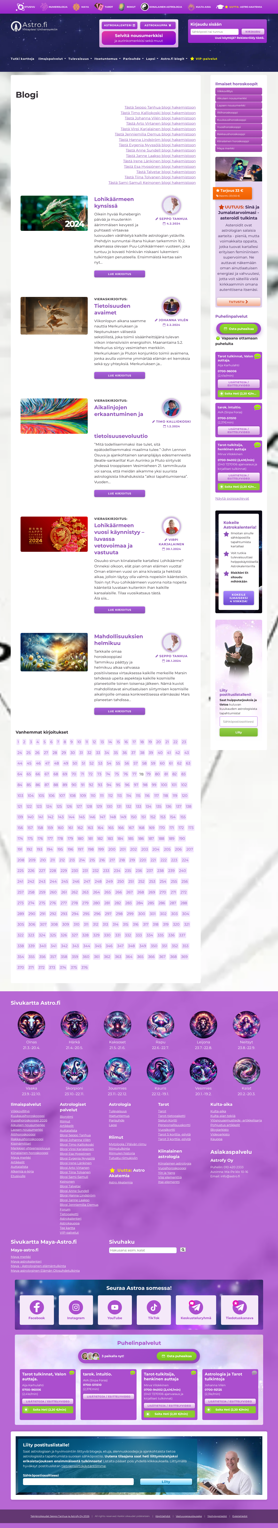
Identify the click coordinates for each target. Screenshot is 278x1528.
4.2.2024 (173, 223)
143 (61, 817)
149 (123, 817)
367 (162, 956)
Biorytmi (66, 1117)
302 (163, 914)
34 (107, 752)
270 (163, 892)
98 (145, 785)
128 (89, 806)
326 (64, 935)
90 (74, 785)
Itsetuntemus (106, 59)
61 (171, 763)
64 (20, 774)
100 (164, 785)
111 (102, 795)
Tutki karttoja (22, 59)
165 (111, 828)
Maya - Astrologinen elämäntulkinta (38, 1266)
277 (64, 903)
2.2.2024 (173, 324)
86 (38, 785)
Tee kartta (67, 1228)
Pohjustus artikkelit (225, 1125)
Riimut (131, 6)
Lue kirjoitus (119, 274)
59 (153, 763)
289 (21, 914)
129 (99, 806)
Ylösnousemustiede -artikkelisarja (236, 1120)
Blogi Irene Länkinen (76, 1163)
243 (42, 881)
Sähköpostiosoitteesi (41, 1475)
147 (102, 817)
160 (60, 828)
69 (65, 774)
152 (152, 817)
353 (185, 946)
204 (155, 849)
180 (80, 838)
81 (166, 774)
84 (20, 785)
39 (151, 752)
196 (70, 849)
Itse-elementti (169, 1182)
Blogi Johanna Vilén (75, 1140)
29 (64, 752)
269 (152, 892)
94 (109, 785)
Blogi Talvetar (70, 1186)
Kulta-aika (203, 6)
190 (182, 838)
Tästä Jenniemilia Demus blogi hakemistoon (155, 134)
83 (183, 774)
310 (76, 924)
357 (53, 956)
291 (42, 914)
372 (41, 967)
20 (158, 742)
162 (80, 828)
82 (174, 774)
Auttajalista (19, 1167)
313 (105, 924)
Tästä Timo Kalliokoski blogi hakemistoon (158, 113)
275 (42, 903)
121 (20, 806)
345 (98, 946)
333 (139, 935)
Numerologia (58, 6)
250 (120, 881)
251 (131, 881)
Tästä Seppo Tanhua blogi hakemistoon (160, 107)
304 (185, 914)
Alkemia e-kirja (22, 1171)
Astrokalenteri (118, 25)
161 (70, 828)
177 (50, 838)
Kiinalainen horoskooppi (233, 141)
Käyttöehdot (162, 1516)
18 (142, 742)
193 (39, 849)
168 (141, 828)
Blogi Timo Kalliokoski (77, 1144)
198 (91, 849)
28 (55, 752)
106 (52, 795)
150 (134, 817)
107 (62, 795)
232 (96, 871)
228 (53, 871)
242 (31, 881)
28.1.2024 (173, 660)
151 (143, 817)
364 (129, 956)
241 (20, 881)
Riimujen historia (122, 1153)
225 (21, 871)
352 (175, 946)
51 (83, 763)
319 (166, 924)
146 (92, 817)
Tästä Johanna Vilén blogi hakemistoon (160, 118)
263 (85, 892)
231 (85, 871)
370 (21, 967)
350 (154, 946)
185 (131, 838)
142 (50, 817)
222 (164, 860)
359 (75, 956)
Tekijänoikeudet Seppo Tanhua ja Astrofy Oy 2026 (60, 1516)
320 (176, 924)
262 (74, 892)
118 (165, 795)
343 (75, 946)
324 (42, 935)
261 (64, 892)
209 (32, 860)
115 (138, 795)
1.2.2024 (173, 426)
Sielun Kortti (167, 1120)
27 (46, 752)
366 (151, 956)
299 (130, 914)
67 (47, 774)
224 (185, 860)
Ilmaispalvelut (50, 59)
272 (184, 892)
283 (128, 903)
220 (143, 860)
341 (53, 946)
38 (142, 752)
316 (135, 924)
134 (148, 806)
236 (139, 871)
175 (30, 838)
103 (20, 795)
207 (189, 849)
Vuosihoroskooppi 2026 (29, 1120)
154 (173, 817)
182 (100, 838)
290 (31, 914)
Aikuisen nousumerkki (232, 98)
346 (109, 946)
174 (20, 838)
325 (53, 935)
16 (126, 742)
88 (56, 785)
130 (109, 806)
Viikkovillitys (225, 91)
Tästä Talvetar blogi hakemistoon (166, 172)
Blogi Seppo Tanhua (75, 1135)
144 (71, 817)
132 (128, 806)
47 (47, 763)
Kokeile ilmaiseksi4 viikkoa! (239, 598)
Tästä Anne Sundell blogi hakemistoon (161, 150)
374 (63, 967)
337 (182, 935)
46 (38, 763)
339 (31, 946)
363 (118, 956)
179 (70, 838)
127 (79, 806)
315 (125, 924)
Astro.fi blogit (172, 59)
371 (31, 967)
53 (100, 763)
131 (119, 806)
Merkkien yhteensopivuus (30, 1148)
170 (162, 828)
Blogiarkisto (219, 1130)
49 (65, 763)
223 (174, 860)
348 (131, 946)
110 (93, 795)
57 (136, 763)
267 (129, 892)
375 (74, 967)
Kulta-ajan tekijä (222, 1116)
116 (147, 795)
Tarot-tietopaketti (171, 1116)
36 (125, 752)
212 (62, 860)
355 (31, 956)
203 (144, 849)
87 (47, 785)
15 (118, 742)
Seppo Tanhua (173, 219)
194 (50, 849)
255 (174, 881)
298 (119, 914)
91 (82, 785)
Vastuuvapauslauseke (189, 1516)
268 (140, 892)
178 (60, 838)
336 (171, 935)
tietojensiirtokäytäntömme (83, 1466)
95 (118, 785)
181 (90, 838)
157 (30, 828)
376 (84, 967)
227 (42, 871)
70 (74, 774)
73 (99, 774)
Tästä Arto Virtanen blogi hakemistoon (161, 123)
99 (154, 785)
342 (64, 946)
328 (85, 935)
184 (120, 838)
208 (21, 860)
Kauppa (216, 1139)
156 (20, 828)
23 (184, 742)
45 (29, 763)
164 (100, 828)
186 (141, 838)
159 (50, 828)
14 (110, 742)
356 (42, 956)
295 (86, 914)
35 (116, 752)
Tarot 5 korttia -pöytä (174, 1134)
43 (186, 752)
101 (174, 785)
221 (153, 860)
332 (128, 935)
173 (191, 828)
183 (110, 838)
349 (142, 946)
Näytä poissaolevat (232, 498)
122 (29, 806)
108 (73, 795)
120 (184, 795)
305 (21, 924)
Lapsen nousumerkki (231, 105)
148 (113, 817)
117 (156, 795)
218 (122, 860)
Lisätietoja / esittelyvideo (239, 384)
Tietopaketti (69, 1214)
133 (138, 806)
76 (126, 774)
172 (181, 828)
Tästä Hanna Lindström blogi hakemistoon (157, 139)
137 (178, 806)
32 (89, 752)
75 (117, 774)
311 (86, 924)
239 (171, 871)
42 (177, 752)
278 (74, 903)
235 (128, 871)
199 (101, 849)
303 (174, 914)
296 (97, 914)
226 (31, 871)
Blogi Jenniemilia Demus (79, 1205)
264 (96, 892)
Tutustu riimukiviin (123, 1158)
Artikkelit (18, 1162)
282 (118, 903)
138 (188, 806)
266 (118, 892)
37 (133, 752)
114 (128, 795)
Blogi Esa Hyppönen (75, 1154)
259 (42, 892)
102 (184, 785)
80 (157, 774)
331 (117, 935)
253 (152, 881)
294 (75, 914)
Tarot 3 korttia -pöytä (174, 1139)
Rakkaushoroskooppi (231, 134)
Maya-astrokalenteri (26, 1261)
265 (107, 892)
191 (20, 849)
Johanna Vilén (173, 320)
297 (108, 914)
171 (171, 828)
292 (53, 914)
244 (53, 881)
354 (21, 956)
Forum (65, 1209)
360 (86, 956)
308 (54, 924)
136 (168, 806)
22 (175, 742)
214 (82, 860)
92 (91, 785)
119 (175, 795)
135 (158, 806)
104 (31, 795)
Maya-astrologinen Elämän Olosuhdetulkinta (45, 1271)
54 (109, 763)
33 (98, 752)
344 (86, 946)
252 (141, 881)
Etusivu (29, 6)
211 (52, 860)
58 (144, 763)
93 (100, 785)
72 (91, 774)
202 (133, 849)
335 (161, 935)
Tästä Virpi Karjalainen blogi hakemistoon (158, 129)
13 (102, 742)
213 (72, 860)
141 (40, 817)
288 (184, 903)
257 (21, 892)
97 (136, 785)
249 (109, 881)
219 (132, 860)
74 (108, 774)
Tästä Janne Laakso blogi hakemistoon (161, 156)
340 (42, 946)
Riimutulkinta (119, 1149)
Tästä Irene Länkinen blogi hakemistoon (159, 161)
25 (28, 752)
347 (120, 946)
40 (160, 752)
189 (171, 838)
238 (160, 871)
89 (65, 785)
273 (21, 903)
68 (56, 774)
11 (86, 742)
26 (37, 752)
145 (82, 817)
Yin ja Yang (166, 1173)
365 (140, 956)
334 (150, 935)
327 (75, 935)
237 (150, 871)
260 (53, 892)
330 (107, 935)
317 (145, 924)
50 (75, 763)
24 (20, 752)
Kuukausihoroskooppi (231, 119)
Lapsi (150, 59)
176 (40, 838)
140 (30, 817)
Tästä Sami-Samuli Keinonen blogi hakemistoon (152, 182)
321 (186, 924)
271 (173, 892)
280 (96, 903)
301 (152, 914)
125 (59, 806)
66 (38, 774)
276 (53, 903)
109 (83, 795)
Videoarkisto (220, 1134)
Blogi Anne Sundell (74, 1191)
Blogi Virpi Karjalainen (77, 1149)
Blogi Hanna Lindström (77, 1195)
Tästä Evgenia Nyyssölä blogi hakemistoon (157, 145)
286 (162, 903)
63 (188, 763)
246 (76, 881)
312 (95, 924)
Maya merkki (225, 148)
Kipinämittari (21, 1143)
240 (182, 871)
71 (82, 774)
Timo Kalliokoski (173, 421)
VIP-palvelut (206, 59)
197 (80, 849)
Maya (85, 6)
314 (115, 924)
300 (141, 914)
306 (31, 924)
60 (162, 763)
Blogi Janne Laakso (75, 1200)
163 (90, 828)
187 (151, 838)
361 (97, 956)
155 (183, 817)
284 (139, 903)
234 (117, 871)
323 (31, 935)
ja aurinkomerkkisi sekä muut (139, 38)
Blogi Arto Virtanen (74, 1168)
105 (41, 795)
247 (87, 881)
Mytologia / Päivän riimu (127, 1144)
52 (92, 763)
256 (185, 881)
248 (98, 881)
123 (39, 806)
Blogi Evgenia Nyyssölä (77, 1158)
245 (64, 881)
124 (49, 806)
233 (106, 871)
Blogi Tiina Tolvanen (75, 1172)
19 (150, 742)
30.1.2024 (173, 549)
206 (178, 849)
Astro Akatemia (245, 6)
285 (151, 903)
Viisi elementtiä (170, 1177)
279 (85, 903)
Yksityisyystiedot (217, 1516)
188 (161, 838)
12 (94, 742)
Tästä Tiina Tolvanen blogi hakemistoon (160, 177)
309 (65, 924)
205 (167, 849)
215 (92, 860)
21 (167, 742)
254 (163, 881)
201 (123, 849)
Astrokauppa (156, 25)
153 (162, 817)
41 (169, 752)
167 (131, 828)
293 (64, 914)
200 (111, 849)
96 (127, 785)
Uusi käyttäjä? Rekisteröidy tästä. (239, 38)
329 (96, 935)
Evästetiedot (239, 1516)
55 (118, 763)
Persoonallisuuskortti (174, 1125)
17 (134, 742)
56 (127, 763)
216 (102, 860)
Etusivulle (18, 1176)
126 (69, 806)
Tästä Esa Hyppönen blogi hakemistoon (160, 166)
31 (81, 752)
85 (29, 785)
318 (155, 924)
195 (60, 849)
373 (52, 967)
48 (56, 763)
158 (40, 828)
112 (110, 795)
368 (173, 956)
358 (64, 956)
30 (72, 752)
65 (29, 774)
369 (184, 956)
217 (112, 860)
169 (151, 828)
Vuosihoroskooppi (229, 127)
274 (31, 903)
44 (20, 763)
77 (134, 774)
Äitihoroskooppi (227, 112)
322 (21, 935)
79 (148, 774)
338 (21, 946)
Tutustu (237, 302)
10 (79, 742)
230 (75, 871)
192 (29, 849)
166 (121, 828)
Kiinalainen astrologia (165, 6)
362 (107, 956)
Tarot (109, 6)
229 (64, 871)
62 (179, 763)
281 (107, 903)
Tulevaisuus (78, 59)
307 (43, 924)
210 (43, 860)
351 (164, 946)
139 (20, 817)
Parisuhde (132, 59)
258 (31, 892)
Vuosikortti (166, 1130)
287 (173, 903)
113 (119, 795)
